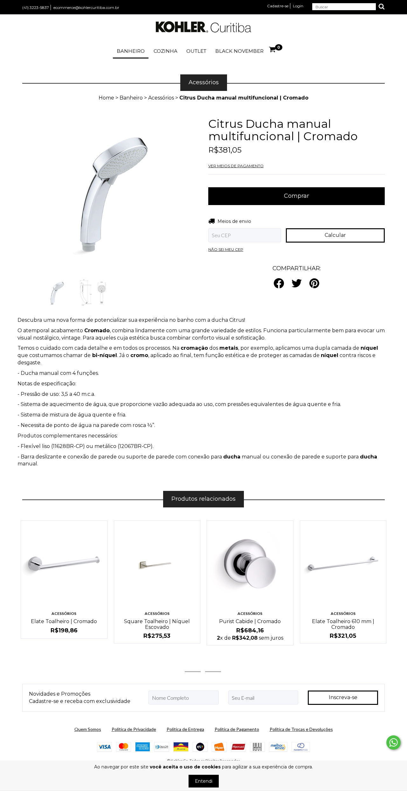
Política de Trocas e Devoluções (301, 729)
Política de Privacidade (134, 729)
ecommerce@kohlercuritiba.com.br (86, 7)
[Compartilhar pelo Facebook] (279, 283)
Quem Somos (87, 729)
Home (106, 98)
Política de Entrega (185, 729)
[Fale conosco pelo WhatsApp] (393, 742)
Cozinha (165, 51)
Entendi (203, 781)
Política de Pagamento (237, 729)
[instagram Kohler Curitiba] (193, 663)
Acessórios (161, 98)
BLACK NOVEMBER (239, 51)
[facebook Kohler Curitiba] (213, 663)
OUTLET (196, 51)
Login (298, 5)
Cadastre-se (277, 5)
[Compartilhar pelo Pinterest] (314, 283)
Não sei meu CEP (225, 249)
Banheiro (131, 51)
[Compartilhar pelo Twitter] (297, 283)
